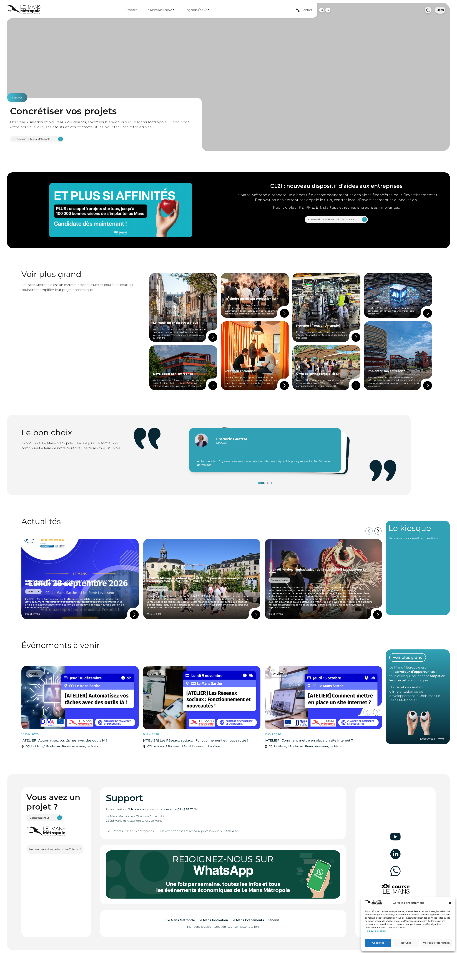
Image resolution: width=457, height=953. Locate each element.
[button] (450, 903)
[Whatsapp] (321, 10)
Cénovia (273, 920)
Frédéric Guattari (232, 439)
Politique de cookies (375, 930)
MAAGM (222, 443)
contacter (147, 809)
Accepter (378, 942)
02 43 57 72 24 (187, 809)
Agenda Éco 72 (197, 10)
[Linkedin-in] (327, 10)
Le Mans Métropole (159, 10)
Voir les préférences (436, 942)
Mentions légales (199, 926)
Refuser (406, 942)
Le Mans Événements (248, 920)
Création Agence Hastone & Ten (236, 926)
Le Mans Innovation (213, 920)
